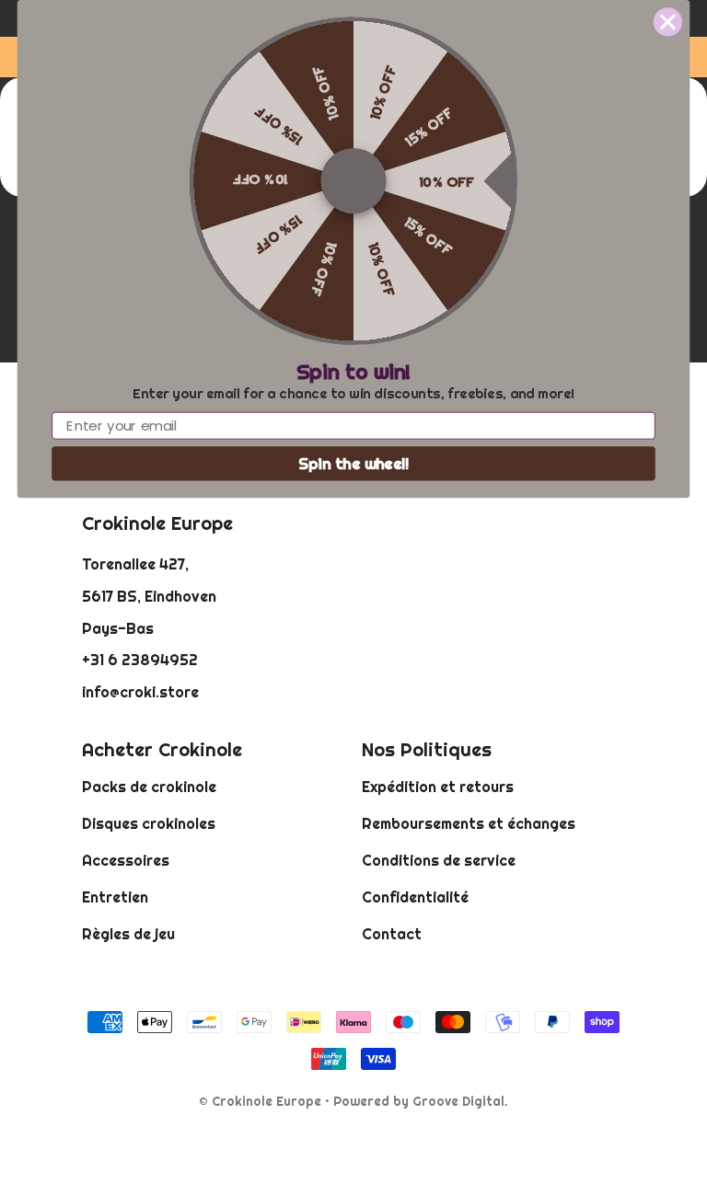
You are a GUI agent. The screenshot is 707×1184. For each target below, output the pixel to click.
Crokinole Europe (266, 1101)
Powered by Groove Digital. (420, 1101)
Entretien (115, 897)
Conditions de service (439, 860)
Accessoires (125, 860)
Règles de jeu (128, 934)
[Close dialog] (668, 21)
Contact (392, 934)
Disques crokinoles (148, 823)
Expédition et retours (438, 786)
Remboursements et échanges (468, 823)
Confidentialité (415, 897)
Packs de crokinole (149, 786)
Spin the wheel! (354, 464)
